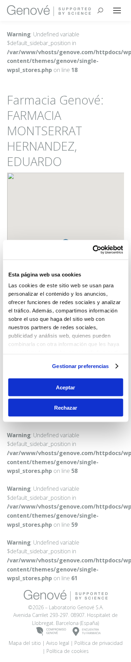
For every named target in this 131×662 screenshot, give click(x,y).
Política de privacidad (98, 643)
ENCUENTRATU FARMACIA (87, 631)
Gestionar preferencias (80, 366)
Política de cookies (67, 651)
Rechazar (65, 408)
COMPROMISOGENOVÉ (51, 631)
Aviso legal (57, 643)
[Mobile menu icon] (117, 10)
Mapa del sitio (25, 643)
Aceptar (65, 387)
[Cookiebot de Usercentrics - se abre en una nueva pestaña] (93, 249)
